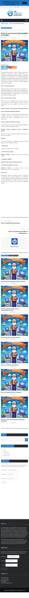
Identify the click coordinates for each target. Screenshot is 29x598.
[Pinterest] (10, 67)
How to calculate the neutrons (10, 223)
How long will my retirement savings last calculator (12, 420)
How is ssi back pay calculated (9, 365)
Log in (4, 450)
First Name (3, 474)
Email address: (4, 470)
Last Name (3, 478)
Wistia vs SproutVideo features (17, 23)
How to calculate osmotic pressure (10, 337)
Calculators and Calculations (7, 287)
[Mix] (15, 67)
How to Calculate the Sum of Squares (11, 392)
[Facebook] (2, 67)
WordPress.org (6, 455)
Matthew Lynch (4, 37)
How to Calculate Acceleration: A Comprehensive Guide (10, 309)
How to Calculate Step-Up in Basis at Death (13, 281)
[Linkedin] (7, 67)
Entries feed (5, 452)
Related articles (5, 255)
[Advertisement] (14, 200)
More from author (14, 255)
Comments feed (6, 453)
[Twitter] (5, 67)
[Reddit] (13, 67)
